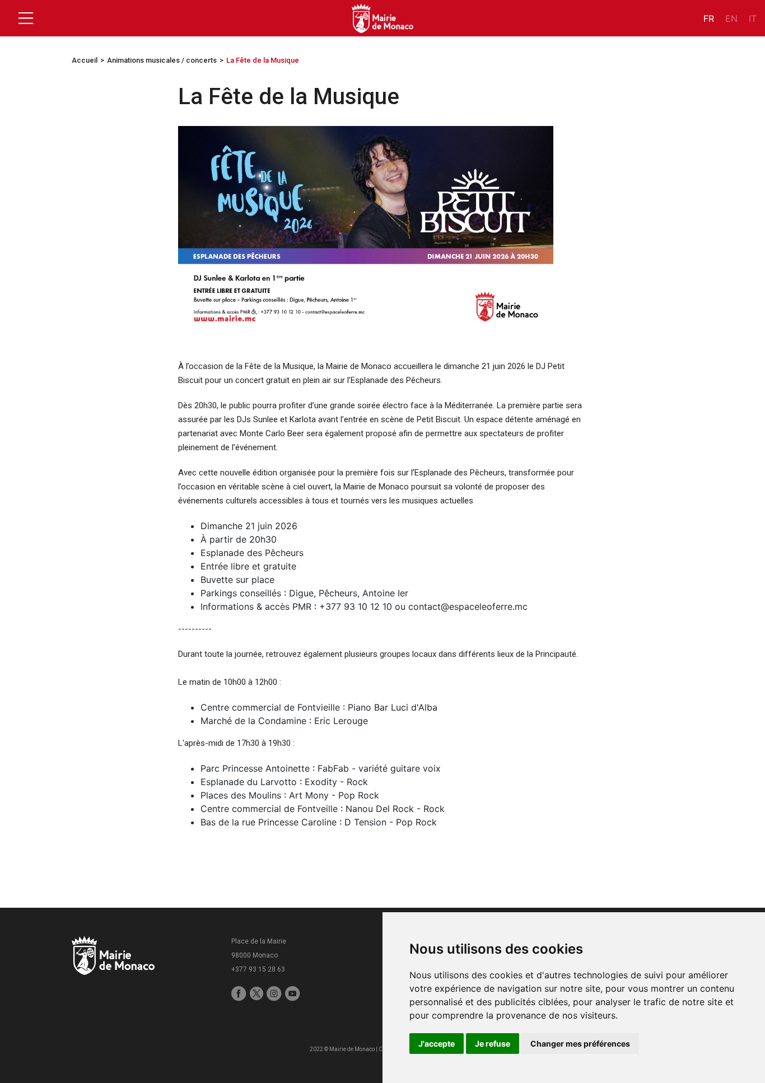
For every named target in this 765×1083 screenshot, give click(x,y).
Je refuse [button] (492, 1043)
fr (708, 18)
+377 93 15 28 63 (258, 969)
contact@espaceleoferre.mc (468, 606)
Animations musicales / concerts (162, 60)
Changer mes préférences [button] (580, 1043)
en (731, 18)
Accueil (84, 60)
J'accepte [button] (436, 1043)
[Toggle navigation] (26, 18)
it (753, 18)
